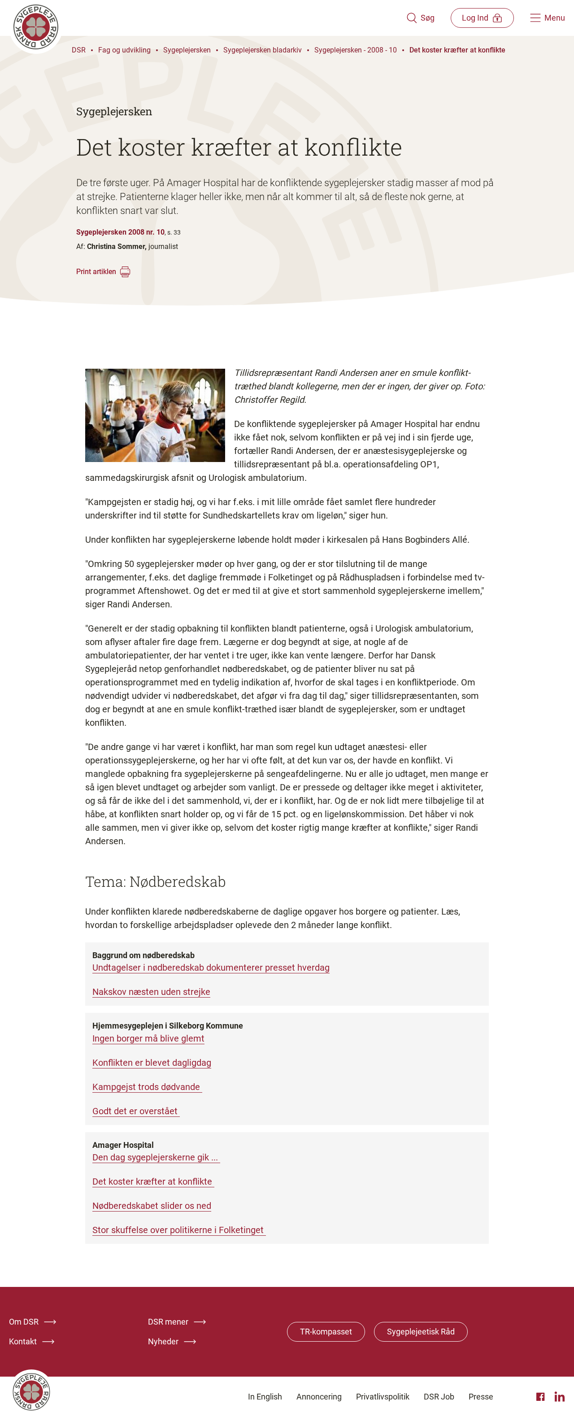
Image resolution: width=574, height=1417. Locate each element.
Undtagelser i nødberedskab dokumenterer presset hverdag (211, 967)
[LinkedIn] (559, 1396)
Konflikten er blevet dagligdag (151, 1062)
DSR (79, 50)
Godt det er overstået (136, 1111)
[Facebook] (541, 1396)
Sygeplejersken (187, 50)
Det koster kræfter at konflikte (457, 50)
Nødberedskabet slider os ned (151, 1205)
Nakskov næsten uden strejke (151, 991)
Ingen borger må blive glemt (148, 1038)
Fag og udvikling (124, 50)
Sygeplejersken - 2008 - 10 (355, 50)
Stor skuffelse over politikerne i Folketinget (179, 1230)
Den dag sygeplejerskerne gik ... (156, 1157)
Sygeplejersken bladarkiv (262, 50)
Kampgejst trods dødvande (147, 1086)
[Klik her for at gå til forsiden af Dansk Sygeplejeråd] (207, 18)
